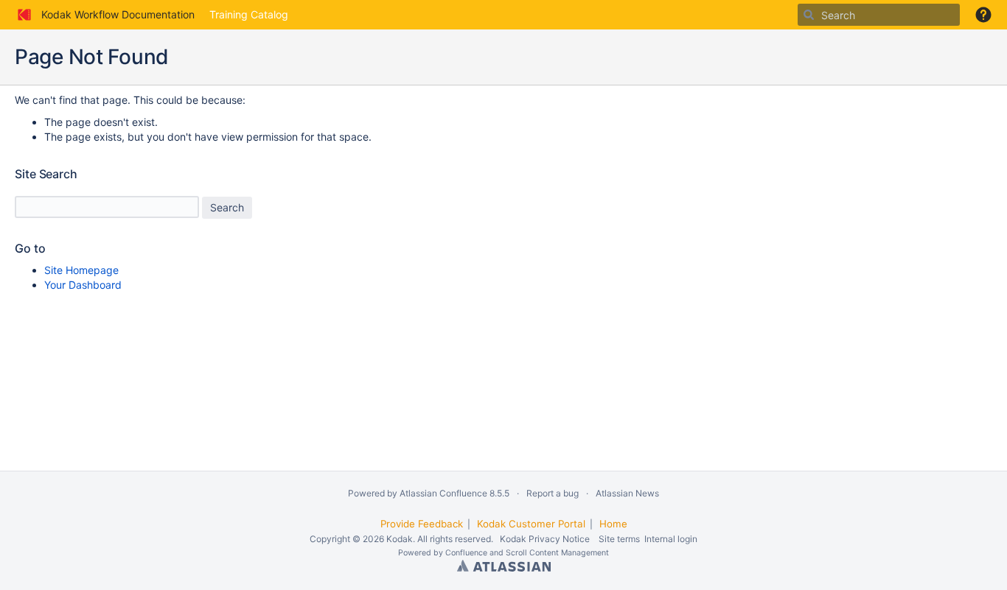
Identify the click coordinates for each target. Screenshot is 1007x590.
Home (613, 524)
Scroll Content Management (557, 553)
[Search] (809, 15)
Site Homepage (81, 270)
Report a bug (552, 493)
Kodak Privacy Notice (545, 538)
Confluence (466, 553)
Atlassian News (627, 493)
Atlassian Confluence (443, 493)
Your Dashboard (83, 284)
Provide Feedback (421, 524)
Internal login (670, 538)
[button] (983, 14)
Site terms (619, 538)
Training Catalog (248, 14)
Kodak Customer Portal (531, 524)
